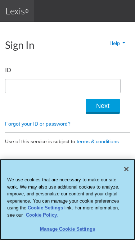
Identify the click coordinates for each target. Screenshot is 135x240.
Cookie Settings (45, 207)
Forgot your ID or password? (38, 124)
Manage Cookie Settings (67, 229)
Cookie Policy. (42, 215)
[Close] (126, 169)
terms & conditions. (98, 141)
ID (8, 69)
